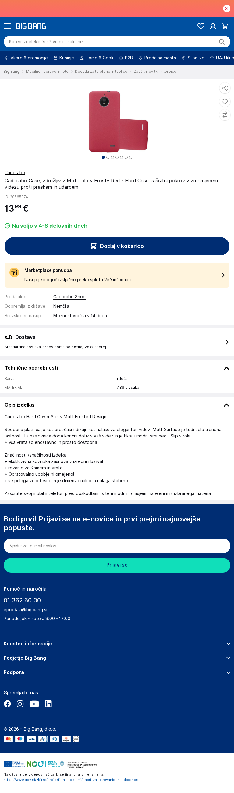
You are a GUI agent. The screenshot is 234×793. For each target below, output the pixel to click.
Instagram (20, 703)
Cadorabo (15, 172)
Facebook (7, 703)
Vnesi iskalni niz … (48, 41)
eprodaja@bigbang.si (25, 609)
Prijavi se (117, 565)
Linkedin (48, 703)
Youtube (34, 703)
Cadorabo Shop (69, 296)
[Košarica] (225, 26)
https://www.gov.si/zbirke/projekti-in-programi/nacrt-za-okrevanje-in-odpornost (72, 779)
